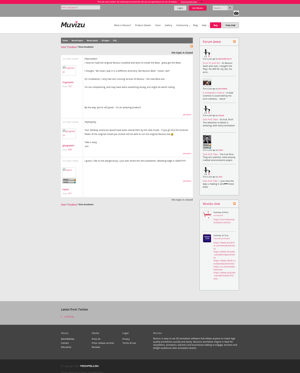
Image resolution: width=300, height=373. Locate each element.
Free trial (230, 25)
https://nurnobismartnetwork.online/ (224, 221)
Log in (180, 8)
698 (70, 149)
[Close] (201, 2)
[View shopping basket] (236, 13)
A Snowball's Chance (214, 92)
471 (70, 193)
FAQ (115, 40)
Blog (195, 25)
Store (158, 25)
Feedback (72, 47)
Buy (216, 25)
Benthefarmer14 (224, 59)
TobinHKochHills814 (221, 238)
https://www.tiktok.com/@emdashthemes (224, 262)
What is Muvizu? (122, 25)
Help (204, 25)
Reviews (96, 347)
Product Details (143, 25)
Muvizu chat (211, 204)
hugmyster (68, 82)
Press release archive (103, 342)
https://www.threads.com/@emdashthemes (224, 254)
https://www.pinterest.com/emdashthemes (224, 245)
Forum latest (212, 42)
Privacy (126, 338)
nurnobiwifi (218, 215)
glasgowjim (68, 145)
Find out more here (189, 2)
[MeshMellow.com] (89, 366)
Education (66, 347)
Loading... (69, 316)
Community (182, 25)
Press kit (96, 338)
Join (197, 8)
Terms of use (129, 342)
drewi (220, 150)
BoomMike (222, 89)
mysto (65, 189)
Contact (65, 342)
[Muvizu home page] (73, 23)
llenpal (221, 115)
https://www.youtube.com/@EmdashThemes (224, 275)
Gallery (168, 25)
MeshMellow (67, 338)
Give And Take (210, 119)
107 (70, 86)
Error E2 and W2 (211, 63)
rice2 (220, 177)
